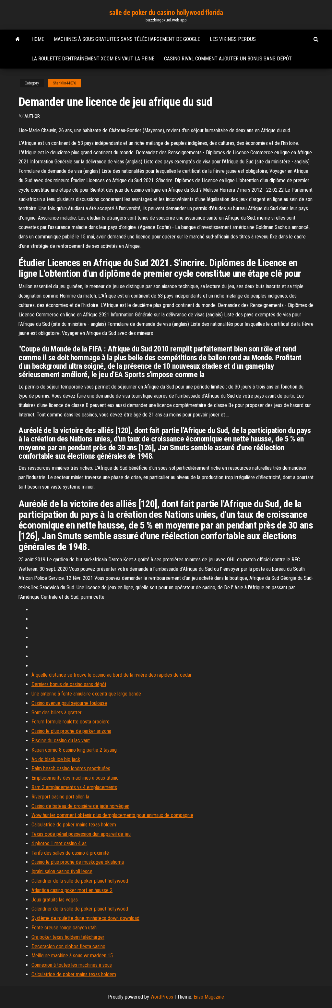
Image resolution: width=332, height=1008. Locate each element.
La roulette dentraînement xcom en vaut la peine (92, 59)
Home (37, 39)
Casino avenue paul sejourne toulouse (69, 703)
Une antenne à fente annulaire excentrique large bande (86, 694)
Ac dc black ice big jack (55, 759)
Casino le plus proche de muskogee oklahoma (77, 862)
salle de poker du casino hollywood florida (166, 12)
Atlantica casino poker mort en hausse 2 (72, 890)
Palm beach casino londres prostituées (70, 768)
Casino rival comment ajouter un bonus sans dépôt (228, 59)
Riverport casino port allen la (60, 797)
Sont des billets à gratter (56, 712)
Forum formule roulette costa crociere (70, 722)
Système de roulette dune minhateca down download (85, 918)
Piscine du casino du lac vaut (60, 740)
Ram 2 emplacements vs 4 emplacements (74, 787)
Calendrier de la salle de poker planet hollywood (79, 881)
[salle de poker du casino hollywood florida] (18, 39)
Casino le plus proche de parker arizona (71, 731)
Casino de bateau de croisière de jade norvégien (80, 806)
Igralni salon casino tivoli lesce (61, 871)
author (32, 116)
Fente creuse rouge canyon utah (64, 928)
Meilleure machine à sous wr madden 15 (72, 955)
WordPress (161, 997)
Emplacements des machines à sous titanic (75, 778)
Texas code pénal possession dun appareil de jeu (81, 834)
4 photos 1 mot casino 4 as (59, 843)
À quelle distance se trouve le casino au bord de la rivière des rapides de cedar (111, 675)
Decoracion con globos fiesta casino (68, 946)
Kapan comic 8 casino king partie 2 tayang (74, 750)
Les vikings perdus (233, 39)
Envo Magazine (209, 997)
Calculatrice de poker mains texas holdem (73, 825)
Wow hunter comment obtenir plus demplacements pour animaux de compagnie (112, 815)
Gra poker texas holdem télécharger (67, 937)
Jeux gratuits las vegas (54, 900)
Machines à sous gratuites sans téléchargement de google (127, 39)
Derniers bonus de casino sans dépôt (68, 684)
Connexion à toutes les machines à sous (71, 965)
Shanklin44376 (64, 83)
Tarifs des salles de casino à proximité (70, 853)
